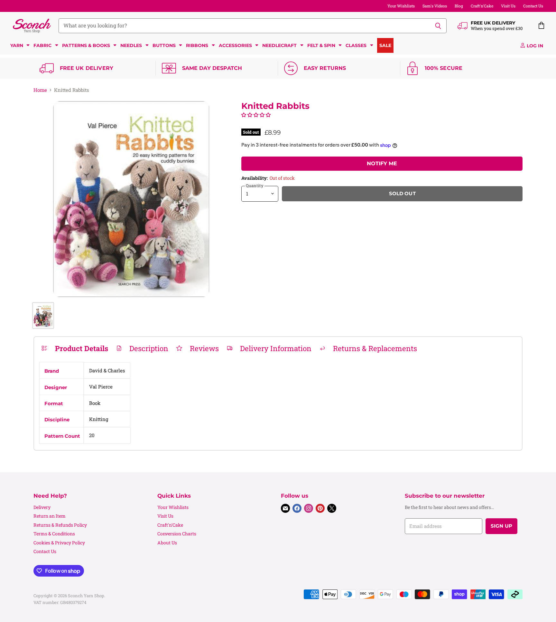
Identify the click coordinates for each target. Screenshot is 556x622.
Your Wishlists (401, 6)
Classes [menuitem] (356, 45)
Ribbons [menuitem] (197, 45)
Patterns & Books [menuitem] (86, 45)
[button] (256, 114)
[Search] (438, 25)
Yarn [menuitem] (16, 45)
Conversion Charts (176, 534)
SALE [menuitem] (385, 45)
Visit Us (508, 6)
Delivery (42, 507)
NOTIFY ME (382, 163)
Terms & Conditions (54, 534)
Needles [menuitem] (131, 45)
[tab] (74, 348)
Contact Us (533, 6)
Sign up (501, 526)
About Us (167, 543)
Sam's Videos (434, 6)
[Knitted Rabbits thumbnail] (43, 315)
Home (40, 90)
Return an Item (49, 516)
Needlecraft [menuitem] (279, 45)
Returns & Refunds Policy (60, 525)
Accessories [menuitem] (235, 45)
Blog (459, 6)
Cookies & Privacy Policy (59, 543)
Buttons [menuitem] (164, 45)
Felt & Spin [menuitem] (321, 45)
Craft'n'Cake (482, 6)
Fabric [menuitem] (42, 45)
